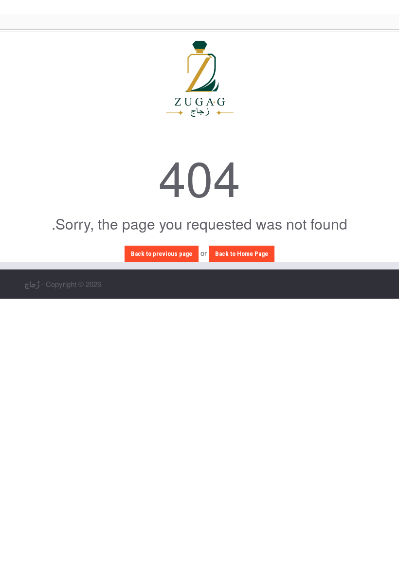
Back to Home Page (241, 253)
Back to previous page (161, 253)
